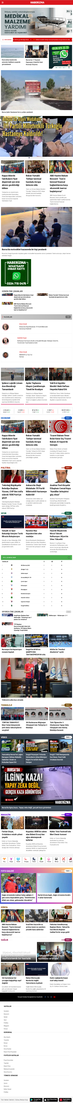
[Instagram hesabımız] (51, 997)
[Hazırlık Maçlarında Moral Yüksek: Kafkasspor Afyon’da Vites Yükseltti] (60, 521)
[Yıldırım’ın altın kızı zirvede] (36, 678)
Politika (6, 1023)
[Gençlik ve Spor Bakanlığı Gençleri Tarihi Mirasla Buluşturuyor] (12, 521)
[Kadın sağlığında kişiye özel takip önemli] (60, 969)
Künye (6, 1043)
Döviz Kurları (7, 1049)
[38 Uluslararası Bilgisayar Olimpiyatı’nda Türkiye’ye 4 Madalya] (36, 713)
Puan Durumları (8, 1060)
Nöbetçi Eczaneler (9, 1069)
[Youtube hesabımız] (54, 997)
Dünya (6, 1029)
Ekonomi (6, 1014)
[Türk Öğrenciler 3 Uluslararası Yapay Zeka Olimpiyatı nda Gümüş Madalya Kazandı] (60, 713)
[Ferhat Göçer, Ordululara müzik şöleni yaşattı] (12, 822)
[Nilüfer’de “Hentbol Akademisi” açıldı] (60, 640)
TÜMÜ (68, 317)
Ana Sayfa (7, 1037)
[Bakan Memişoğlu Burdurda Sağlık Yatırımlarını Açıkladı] (36, 969)
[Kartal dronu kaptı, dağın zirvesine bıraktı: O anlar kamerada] (54, 883)
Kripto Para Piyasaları (10, 1052)
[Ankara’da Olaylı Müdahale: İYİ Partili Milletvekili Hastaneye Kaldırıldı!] (36, 476)
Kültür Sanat (7, 1089)
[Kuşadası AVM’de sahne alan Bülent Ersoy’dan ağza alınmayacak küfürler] (36, 822)
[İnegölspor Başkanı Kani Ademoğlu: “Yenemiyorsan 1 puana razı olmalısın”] (7, 616)
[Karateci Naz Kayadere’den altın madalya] (36, 521)
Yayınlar (6, 1063)
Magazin (6, 1026)
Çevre (5, 1083)
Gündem (6, 1011)
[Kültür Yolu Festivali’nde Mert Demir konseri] (60, 822)
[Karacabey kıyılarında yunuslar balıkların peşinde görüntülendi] (12, 51)
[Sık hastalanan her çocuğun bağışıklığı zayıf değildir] (12, 969)
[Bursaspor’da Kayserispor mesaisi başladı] (12, 640)
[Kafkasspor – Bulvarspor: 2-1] (42, 616)
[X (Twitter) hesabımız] (48, 997)
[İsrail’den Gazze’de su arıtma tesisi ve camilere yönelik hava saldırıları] (36, 915)
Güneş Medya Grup (21, 1100)
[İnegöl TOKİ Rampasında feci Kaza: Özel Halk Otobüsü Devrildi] (60, 745)
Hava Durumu (8, 1072)
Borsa (5, 1046)
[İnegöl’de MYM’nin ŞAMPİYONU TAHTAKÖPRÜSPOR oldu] (36, 640)
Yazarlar (6, 1040)
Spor (5, 1020)
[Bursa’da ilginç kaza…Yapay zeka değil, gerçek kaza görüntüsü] (36, 785)
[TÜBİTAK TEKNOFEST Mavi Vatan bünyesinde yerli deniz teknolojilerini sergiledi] (12, 713)
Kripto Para (7, 1066)
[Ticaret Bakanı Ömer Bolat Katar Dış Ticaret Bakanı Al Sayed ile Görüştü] (60, 426)
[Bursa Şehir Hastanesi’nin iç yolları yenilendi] (36, 90)
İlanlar (6, 1017)
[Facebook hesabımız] (45, 997)
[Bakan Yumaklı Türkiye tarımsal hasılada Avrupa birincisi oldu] (42, 295)
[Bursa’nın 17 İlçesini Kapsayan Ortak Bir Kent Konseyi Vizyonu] (36, 51)
